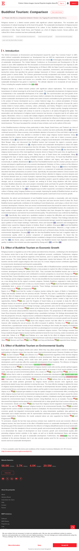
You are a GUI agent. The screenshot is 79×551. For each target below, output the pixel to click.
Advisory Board (6, 497)
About (54, 3)
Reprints (43, 3)
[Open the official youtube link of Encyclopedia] (16, 478)
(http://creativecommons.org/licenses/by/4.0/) (16, 451)
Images (31, 3)
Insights (48, 3)
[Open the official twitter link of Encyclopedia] (7, 478)
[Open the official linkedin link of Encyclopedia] (11, 478)
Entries (20, 3)
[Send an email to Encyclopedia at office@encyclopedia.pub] (3, 478)
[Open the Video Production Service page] (72, 527)
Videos (26, 3)
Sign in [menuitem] (62, 3)
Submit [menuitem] (74, 3)
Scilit (2, 526)
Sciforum (4, 518)
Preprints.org (5, 524)
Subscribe (8, 473)
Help (2, 502)
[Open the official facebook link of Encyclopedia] (20, 478)
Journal (36, 3)
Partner (3, 507)
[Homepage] (3, 3)
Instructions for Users (7, 500)
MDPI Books (5, 521)
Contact (3, 505)
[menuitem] (68, 3)
